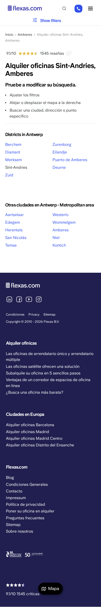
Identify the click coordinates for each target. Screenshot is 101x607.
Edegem (12, 222)
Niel (56, 237)
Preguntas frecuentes (25, 518)
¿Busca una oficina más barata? (34, 392)
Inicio (9, 34)
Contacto (14, 491)
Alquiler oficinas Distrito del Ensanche (40, 445)
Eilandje (59, 152)
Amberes (25, 34)
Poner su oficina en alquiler (30, 511)
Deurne (59, 167)
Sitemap (49, 314)
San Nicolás (15, 237)
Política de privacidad (25, 504)
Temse (11, 245)
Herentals (14, 230)
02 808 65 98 (78, 9)
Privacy (33, 314)
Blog (10, 477)
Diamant (12, 152)
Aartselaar (14, 214)
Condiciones (15, 314)
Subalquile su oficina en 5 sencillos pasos (43, 373)
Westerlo (60, 214)
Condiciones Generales (27, 484)
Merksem (13, 159)
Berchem (13, 144)
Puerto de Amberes (69, 159)
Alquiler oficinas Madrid (27, 431)
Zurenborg (61, 144)
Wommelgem (64, 222)
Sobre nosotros (19, 531)
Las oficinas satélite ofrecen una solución (42, 366)
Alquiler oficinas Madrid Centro (34, 438)
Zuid (9, 175)
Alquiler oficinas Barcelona (30, 424)
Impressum (16, 497)
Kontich (59, 245)
